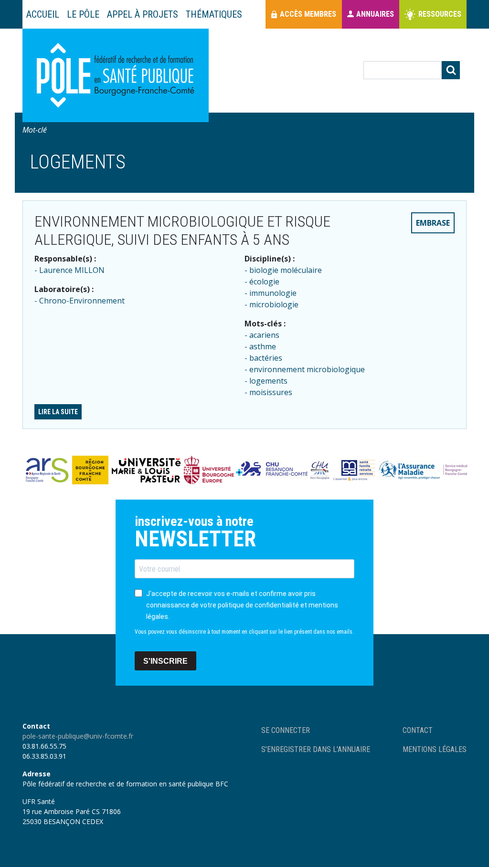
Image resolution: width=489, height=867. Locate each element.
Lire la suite (58, 412)
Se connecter (285, 730)
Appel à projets (142, 14)
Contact (418, 730)
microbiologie (273, 304)
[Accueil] (115, 75)
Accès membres (308, 14)
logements (268, 381)
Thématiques (214, 14)
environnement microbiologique (307, 369)
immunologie (273, 293)
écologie (264, 281)
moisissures (270, 392)
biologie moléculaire (285, 270)
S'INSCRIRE (165, 661)
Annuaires (375, 14)
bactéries (265, 358)
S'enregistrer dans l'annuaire (315, 749)
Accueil (42, 14)
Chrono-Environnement (82, 300)
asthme (262, 346)
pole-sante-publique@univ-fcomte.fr (77, 736)
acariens (264, 335)
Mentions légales (435, 749)
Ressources (439, 14)
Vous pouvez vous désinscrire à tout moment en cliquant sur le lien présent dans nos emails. (244, 631)
